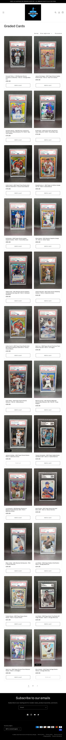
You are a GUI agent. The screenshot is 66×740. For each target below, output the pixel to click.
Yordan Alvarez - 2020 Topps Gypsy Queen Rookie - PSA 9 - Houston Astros (16, 617)
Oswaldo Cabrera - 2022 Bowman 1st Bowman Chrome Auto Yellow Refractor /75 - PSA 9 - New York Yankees (18, 132)
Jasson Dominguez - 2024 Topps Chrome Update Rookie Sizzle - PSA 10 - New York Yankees (47, 77)
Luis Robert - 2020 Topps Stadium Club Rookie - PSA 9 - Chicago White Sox (47, 563)
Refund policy (41, 734)
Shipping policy (47, 736)
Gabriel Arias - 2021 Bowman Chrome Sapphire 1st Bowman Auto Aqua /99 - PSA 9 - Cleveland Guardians (17, 293)
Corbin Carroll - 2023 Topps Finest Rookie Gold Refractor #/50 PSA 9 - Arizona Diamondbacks (17, 186)
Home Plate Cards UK (21, 734)
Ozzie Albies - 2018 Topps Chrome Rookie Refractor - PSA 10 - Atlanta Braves (16, 401)
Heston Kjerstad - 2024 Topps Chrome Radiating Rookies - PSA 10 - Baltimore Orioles (47, 292)
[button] (3, 12)
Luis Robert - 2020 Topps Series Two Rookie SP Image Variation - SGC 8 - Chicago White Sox (47, 617)
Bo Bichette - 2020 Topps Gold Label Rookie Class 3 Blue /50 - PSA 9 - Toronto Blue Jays (46, 131)
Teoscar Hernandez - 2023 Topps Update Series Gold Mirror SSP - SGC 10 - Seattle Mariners (47, 456)
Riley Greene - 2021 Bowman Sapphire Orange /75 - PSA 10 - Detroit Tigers (47, 239)
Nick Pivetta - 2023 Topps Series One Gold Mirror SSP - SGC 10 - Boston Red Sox (46, 509)
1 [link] (28, 685)
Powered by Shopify (31, 734)
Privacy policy (49, 734)
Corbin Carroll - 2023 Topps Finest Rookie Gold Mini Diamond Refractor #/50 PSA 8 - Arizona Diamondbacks (17, 347)
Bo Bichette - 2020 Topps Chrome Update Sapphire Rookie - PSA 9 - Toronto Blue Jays (17, 239)
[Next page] (37, 686)
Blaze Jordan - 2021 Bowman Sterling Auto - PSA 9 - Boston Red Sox (18, 563)
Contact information (57, 736)
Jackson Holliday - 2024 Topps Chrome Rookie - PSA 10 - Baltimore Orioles (18, 456)
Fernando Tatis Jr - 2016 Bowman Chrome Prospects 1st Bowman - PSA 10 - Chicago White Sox (18, 77)
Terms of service (58, 734)
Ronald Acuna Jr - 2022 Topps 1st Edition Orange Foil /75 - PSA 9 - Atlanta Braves (47, 186)
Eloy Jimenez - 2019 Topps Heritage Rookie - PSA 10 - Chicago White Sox (46, 670)
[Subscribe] (45, 707)
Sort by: (36, 33)
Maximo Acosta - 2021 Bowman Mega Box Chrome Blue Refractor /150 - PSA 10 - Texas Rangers (46, 402)
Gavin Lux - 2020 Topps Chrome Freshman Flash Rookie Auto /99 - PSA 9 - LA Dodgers (47, 347)
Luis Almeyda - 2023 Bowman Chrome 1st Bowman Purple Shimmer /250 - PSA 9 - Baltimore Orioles (16, 510)
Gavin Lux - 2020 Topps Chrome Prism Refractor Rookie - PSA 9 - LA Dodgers (18, 670)
